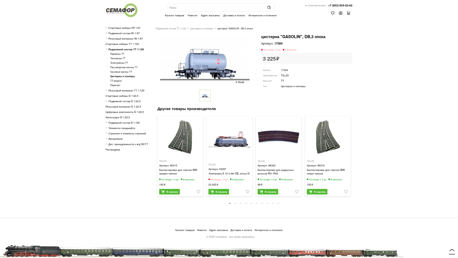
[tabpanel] (180, 157)
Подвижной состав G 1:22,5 (124, 101)
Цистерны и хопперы (122, 76)
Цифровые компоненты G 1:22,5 (125, 112)
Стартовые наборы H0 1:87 (124, 28)
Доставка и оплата (234, 15)
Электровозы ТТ (119, 62)
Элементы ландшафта (121, 128)
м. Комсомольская (315, 5)
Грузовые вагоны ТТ (121, 71)
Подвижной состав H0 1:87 (124, 33)
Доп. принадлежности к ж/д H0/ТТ (128, 144)
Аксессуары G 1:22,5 (118, 117)
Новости (192, 15)
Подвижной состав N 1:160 (124, 122)
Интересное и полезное (263, 15)
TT (282, 80)
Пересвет (115, 85)
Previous (153, 158)
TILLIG (285, 75)
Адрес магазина (210, 15)
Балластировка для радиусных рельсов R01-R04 (276, 171)
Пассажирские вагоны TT (124, 67)
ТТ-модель (116, 80)
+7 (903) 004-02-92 (340, 5)
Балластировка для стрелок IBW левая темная (326, 171)
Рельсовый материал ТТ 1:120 (126, 90)
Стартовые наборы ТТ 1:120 (122, 44)
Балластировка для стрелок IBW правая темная (178, 171)
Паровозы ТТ (117, 53)
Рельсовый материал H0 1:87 (125, 38)
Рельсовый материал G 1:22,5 (123, 106)
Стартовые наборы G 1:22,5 (122, 96)
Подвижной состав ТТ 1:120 (126, 49)
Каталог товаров (174, 15)
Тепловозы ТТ (117, 58)
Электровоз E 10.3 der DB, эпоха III (229, 173)
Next (355, 158)
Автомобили (115, 138)
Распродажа (113, 149)
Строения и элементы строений (127, 133)
